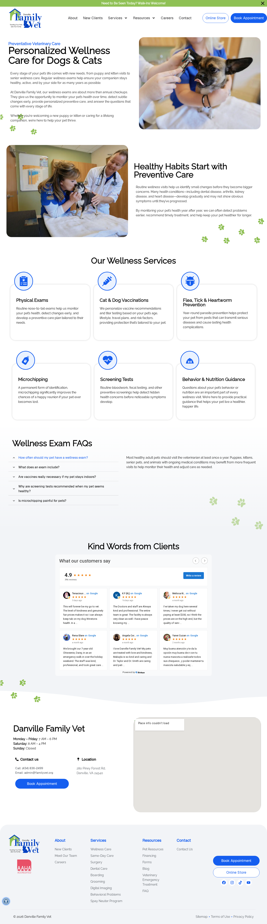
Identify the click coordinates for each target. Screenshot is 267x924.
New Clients (93, 18)
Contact (185, 18)
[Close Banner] (262, 3)
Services (115, 18)
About (73, 18)
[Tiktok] (240, 882)
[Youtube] (248, 882)
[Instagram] (232, 882)
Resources (141, 18)
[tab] (63, 457)
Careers (167, 18)
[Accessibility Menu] (6, 901)
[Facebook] (224, 882)
